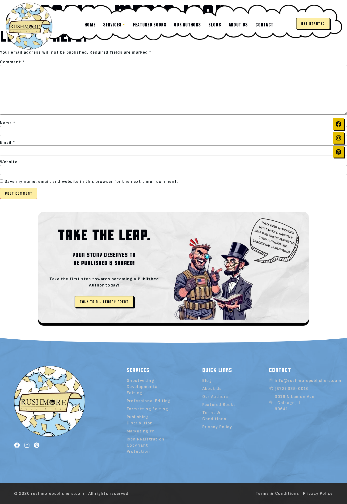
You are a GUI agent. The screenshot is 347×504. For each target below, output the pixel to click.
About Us (212, 388)
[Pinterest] (338, 152)
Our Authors (187, 24)
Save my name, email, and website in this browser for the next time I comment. (91, 181)
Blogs (214, 24)
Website (8, 162)
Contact (264, 24)
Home (90, 24)
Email (7, 143)
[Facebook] (338, 124)
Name (7, 123)
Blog (207, 380)
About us (238, 24)
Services (112, 24)
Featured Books (149, 24)
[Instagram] (338, 138)
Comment (12, 62)
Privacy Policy (217, 426)
